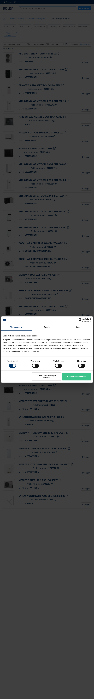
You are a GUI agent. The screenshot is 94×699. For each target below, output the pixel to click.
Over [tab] (78, 327)
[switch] (35, 366)
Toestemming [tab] (16, 327)
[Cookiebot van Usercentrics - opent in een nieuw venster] (80, 320)
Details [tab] (47, 327)
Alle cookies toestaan (76, 377)
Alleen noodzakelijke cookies (46, 376)
